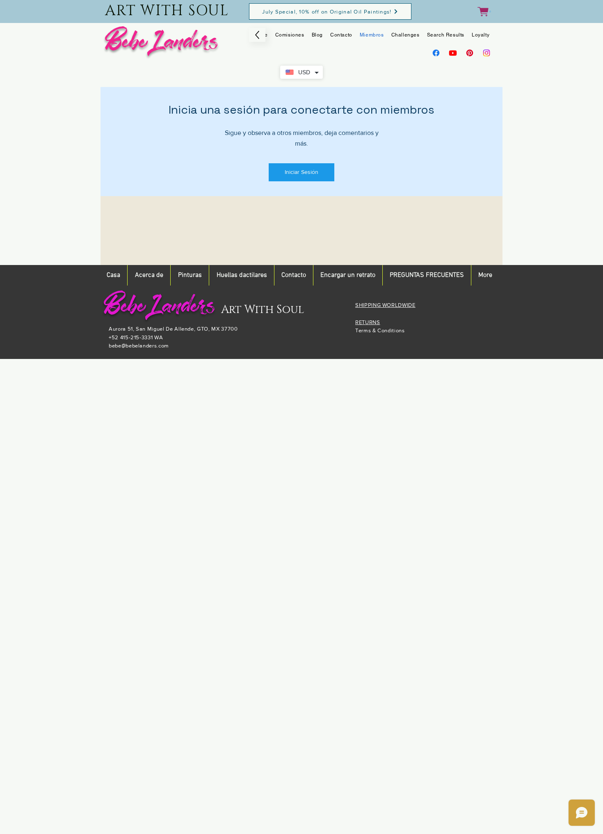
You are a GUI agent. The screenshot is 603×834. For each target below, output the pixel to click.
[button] (484, 12)
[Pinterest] (469, 52)
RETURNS (367, 322)
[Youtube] (452, 52)
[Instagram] (486, 52)
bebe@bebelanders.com (139, 346)
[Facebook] (436, 52)
